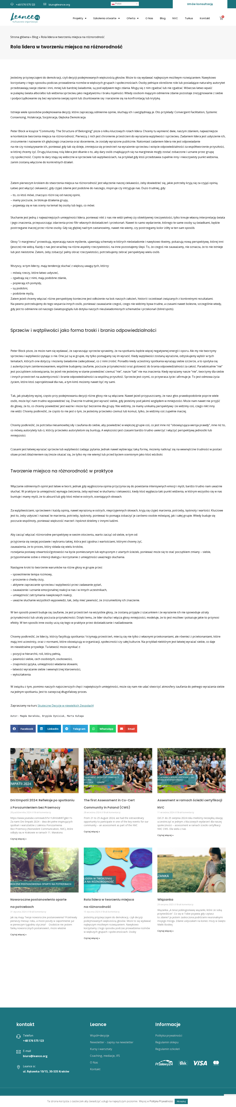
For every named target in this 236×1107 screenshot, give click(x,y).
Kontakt (205, 18)
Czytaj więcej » (18, 838)
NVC (175, 18)
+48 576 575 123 (25, 4)
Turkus (189, 18)
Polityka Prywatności (161, 1101)
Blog (163, 18)
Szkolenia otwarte (104, 18)
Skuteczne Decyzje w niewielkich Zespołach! (66, 705)
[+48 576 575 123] (12, 3)
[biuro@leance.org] (45, 3)
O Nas (149, 18)
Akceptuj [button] (181, 1101)
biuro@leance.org (59, 4)
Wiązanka (165, 899)
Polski (118, 3)
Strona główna (19, 37)
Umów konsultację (200, 4)
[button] (23, 729)
